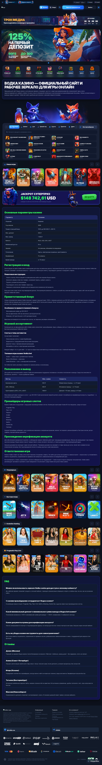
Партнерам (55, 719)
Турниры (37, 716)
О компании (38, 712)
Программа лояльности (41, 714)
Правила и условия (57, 712)
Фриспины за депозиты (41, 718)
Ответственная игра (57, 714)
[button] (48, 62)
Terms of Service (73, 718)
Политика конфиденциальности (57, 717)
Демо (11, 181)
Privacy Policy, (94, 716)
